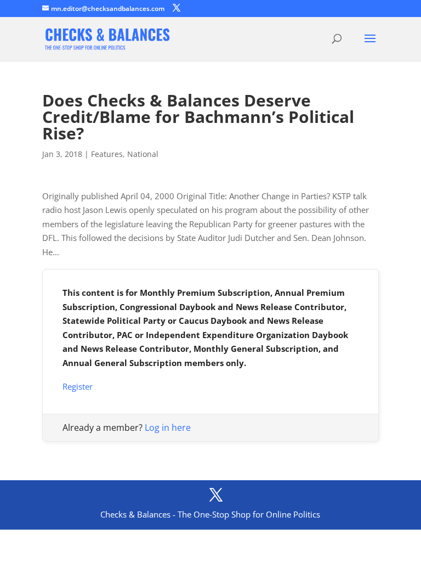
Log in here (168, 428)
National (142, 154)
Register (77, 386)
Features (107, 154)
